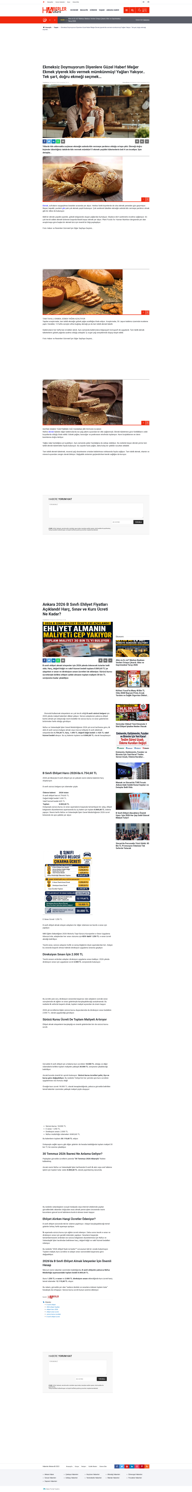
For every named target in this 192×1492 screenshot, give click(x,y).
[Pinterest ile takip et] (141, 1466)
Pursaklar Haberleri (135, 1478)
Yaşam (101, 10)
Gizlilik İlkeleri (92, 1466)
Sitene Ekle (76, 2)
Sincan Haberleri (50, 1478)
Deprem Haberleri (51, 1481)
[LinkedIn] (54, 141)
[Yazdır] (63, 141)
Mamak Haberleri (113, 1478)
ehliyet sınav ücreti (53, 1312)
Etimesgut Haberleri (135, 1474)
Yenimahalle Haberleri (94, 1478)
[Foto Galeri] (148, 2)
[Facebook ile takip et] (116, 1466)
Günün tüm (142, 20)
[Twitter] (49, 141)
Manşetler (50, 2)
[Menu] (126, 10)
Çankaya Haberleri (72, 1474)
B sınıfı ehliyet (51, 1305)
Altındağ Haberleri (114, 1474)
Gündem (93, 10)
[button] (137, 141)
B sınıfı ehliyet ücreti (53, 1317)
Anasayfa (48, 27)
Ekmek (45, 205)
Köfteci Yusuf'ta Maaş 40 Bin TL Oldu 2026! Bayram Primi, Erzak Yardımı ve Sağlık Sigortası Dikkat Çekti (94, 20)
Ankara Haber (112, 10)
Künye (77, 1466)
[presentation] (49, 20)
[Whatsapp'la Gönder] (58, 141)
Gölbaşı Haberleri (72, 1478)
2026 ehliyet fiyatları (53, 1307)
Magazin (84, 10)
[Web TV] (143, 2)
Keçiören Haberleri (93, 1474)
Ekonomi (74, 10)
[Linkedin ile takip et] (131, 1466)
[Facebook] (45, 141)
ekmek (51, 432)
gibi (63, 208)
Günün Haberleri (60, 2)
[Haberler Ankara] (54, 10)
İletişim (83, 1466)
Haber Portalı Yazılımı (53, 1489)
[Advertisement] (96, 48)
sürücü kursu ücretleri (54, 1314)
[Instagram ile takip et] (136, 1466)
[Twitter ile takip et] (121, 1466)
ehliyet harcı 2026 (52, 1309)
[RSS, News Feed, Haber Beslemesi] (146, 1466)
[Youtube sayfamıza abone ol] (126, 1466)
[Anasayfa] (44, 2)
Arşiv (68, 2)
